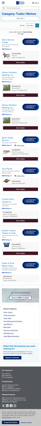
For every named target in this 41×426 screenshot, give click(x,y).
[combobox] (32, 25)
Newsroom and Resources (10, 390)
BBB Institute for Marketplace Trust (13, 398)
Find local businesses (13, 8)
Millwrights (7, 327)
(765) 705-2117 (16, 119)
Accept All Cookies (10, 422)
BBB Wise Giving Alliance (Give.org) (14, 400)
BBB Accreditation (8, 387)
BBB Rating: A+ (7, 114)
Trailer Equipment (9, 315)
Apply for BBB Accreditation (11, 389)
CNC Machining (8, 333)
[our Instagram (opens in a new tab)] (14, 407)
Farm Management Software (12, 321)
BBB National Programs (9, 402)
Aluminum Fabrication (10, 330)
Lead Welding (7, 324)
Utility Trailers (7, 312)
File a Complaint (7, 377)
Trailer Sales (7, 318)
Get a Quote (20, 62)
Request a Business (12, 358)
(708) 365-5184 (16, 181)
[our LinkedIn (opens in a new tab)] (7, 407)
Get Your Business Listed (10, 385)
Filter (22, 18)
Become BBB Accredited (20, 298)
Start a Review (6, 375)
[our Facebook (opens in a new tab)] (11, 407)
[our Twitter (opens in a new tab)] (3, 407)
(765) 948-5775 (16, 86)
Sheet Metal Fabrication (11, 336)
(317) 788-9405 (16, 150)
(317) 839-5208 (7, 212)
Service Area (20, 145)
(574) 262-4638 (16, 53)
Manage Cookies (26, 422)
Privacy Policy (6, 417)
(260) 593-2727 (7, 276)
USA (22, 34)
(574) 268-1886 (16, 244)
